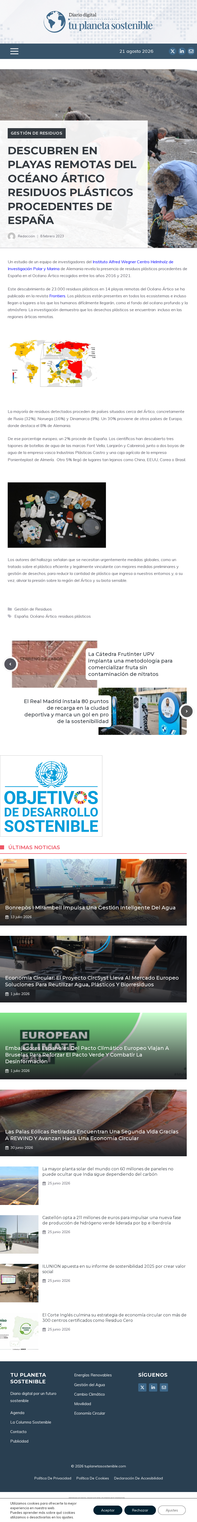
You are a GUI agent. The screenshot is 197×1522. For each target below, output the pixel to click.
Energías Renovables (93, 1375)
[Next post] (186, 711)
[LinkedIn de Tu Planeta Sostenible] (182, 51)
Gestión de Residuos (37, 133)
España (21, 616)
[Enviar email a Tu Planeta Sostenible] (191, 51)
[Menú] (14, 51)
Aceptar (108, 1510)
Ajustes (172, 1510)
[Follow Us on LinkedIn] (153, 1387)
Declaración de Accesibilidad (138, 1478)
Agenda (17, 1412)
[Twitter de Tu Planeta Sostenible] (172, 51)
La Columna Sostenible (30, 1422)
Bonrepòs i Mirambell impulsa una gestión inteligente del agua (90, 908)
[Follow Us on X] (142, 1387)
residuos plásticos (74, 616)
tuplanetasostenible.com (105, 1466)
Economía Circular (89, 1413)
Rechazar (140, 1510)
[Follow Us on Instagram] (164, 1387)
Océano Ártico (43, 616)
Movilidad (82, 1403)
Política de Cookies (92, 1478)
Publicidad (19, 1441)
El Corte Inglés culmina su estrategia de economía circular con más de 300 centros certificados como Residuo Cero (114, 1318)
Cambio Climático (89, 1394)
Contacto (18, 1431)
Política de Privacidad (52, 1478)
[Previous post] (10, 664)
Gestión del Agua (89, 1384)
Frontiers (57, 295)
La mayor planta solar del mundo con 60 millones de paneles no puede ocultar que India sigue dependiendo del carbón (107, 1171)
